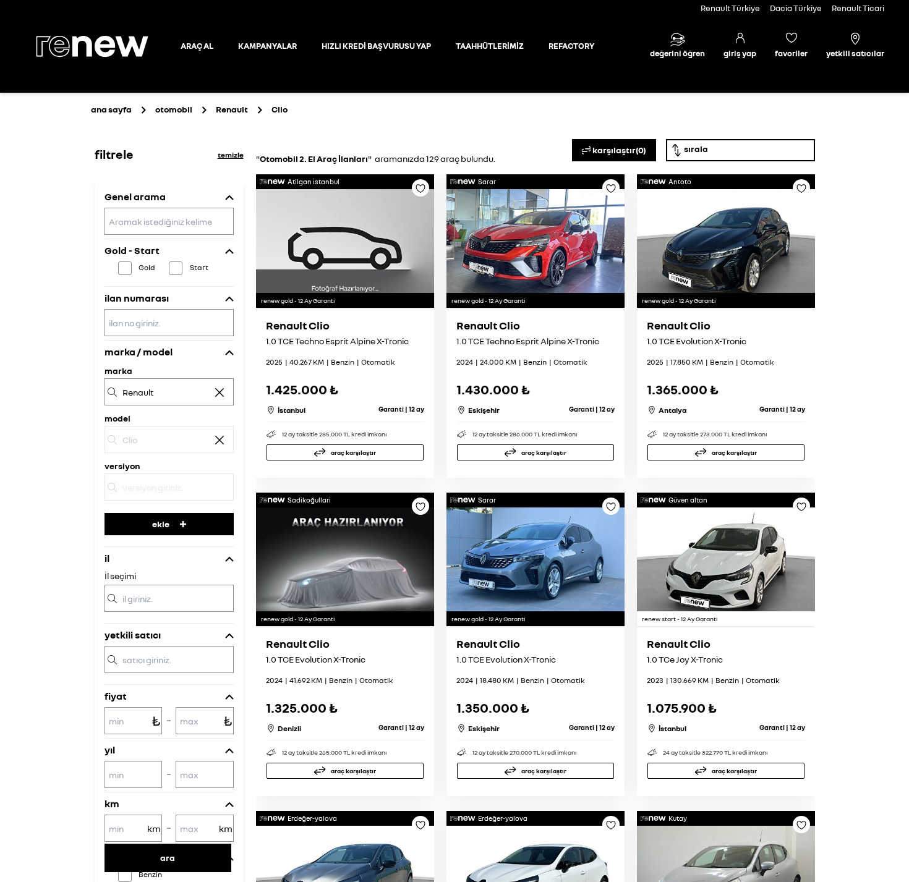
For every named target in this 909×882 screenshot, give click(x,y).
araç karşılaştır (353, 452)
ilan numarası (137, 298)
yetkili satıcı (133, 635)
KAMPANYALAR (267, 46)
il (107, 558)
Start (199, 267)
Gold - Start (132, 250)
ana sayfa (111, 109)
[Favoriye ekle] (420, 192)
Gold (147, 267)
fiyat (116, 696)
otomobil (173, 109)
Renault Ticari (858, 8)
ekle (160, 524)
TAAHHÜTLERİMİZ (490, 46)
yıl (110, 750)
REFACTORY (571, 46)
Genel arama (135, 196)
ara (167, 857)
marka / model (139, 352)
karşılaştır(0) (619, 150)
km (112, 803)
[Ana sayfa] (103, 46)
